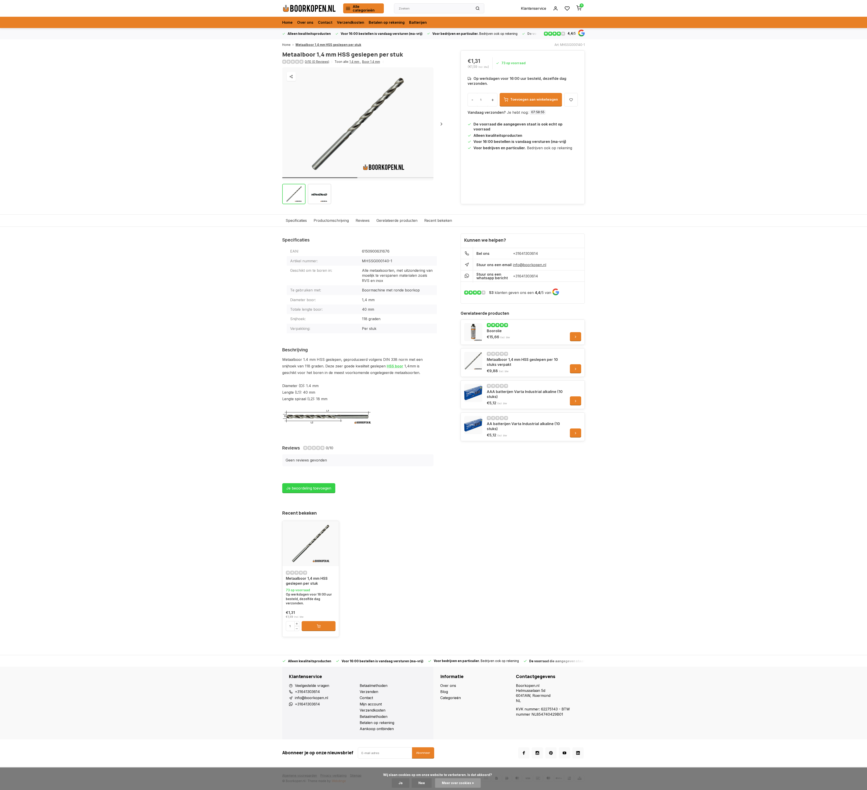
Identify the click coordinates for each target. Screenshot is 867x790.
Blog (444, 691)
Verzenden (369, 691)
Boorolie (494, 331)
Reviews (363, 220)
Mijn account (371, 704)
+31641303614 (525, 253)
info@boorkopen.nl (529, 265)
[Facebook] (523, 753)
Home (287, 22)
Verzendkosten (350, 22)
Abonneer (423, 753)
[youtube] (564, 753)
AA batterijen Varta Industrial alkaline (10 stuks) (523, 426)
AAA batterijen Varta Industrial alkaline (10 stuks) (525, 394)
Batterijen (418, 22)
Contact (325, 22)
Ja (401, 783)
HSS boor (395, 366)
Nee (421, 783)
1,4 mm (355, 62)
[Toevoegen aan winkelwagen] (319, 626)
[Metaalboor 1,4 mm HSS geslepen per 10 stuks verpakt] (473, 361)
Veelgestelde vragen (312, 685)
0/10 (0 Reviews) (317, 62)
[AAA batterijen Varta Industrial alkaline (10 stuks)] (473, 393)
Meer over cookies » (458, 783)
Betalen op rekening (387, 22)
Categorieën (450, 697)
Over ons (305, 22)
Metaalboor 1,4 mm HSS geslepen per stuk (328, 45)
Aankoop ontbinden (377, 728)
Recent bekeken (438, 220)
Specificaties (296, 220)
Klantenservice (533, 8)
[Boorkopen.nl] (309, 8)
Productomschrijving (331, 220)
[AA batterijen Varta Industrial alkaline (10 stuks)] (473, 425)
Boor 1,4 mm (371, 62)
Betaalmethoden (373, 685)
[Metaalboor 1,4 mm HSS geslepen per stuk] (310, 543)
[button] (441, 124)
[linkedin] (578, 753)
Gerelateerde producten (396, 220)
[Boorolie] (473, 332)
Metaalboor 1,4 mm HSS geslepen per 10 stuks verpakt (522, 362)
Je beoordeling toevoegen (308, 488)
